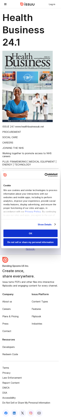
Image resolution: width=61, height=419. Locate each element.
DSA (4, 392)
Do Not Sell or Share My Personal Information (26, 402)
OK (30, 233)
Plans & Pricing (10, 316)
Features (36, 308)
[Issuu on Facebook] (5, 413)
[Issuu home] (27, 4)
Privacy (6, 372)
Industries (37, 323)
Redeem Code (10, 354)
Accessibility (9, 397)
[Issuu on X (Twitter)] (22, 413)
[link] (51, 4)
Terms (5, 367)
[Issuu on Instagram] (30, 413)
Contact (6, 331)
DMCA (5, 387)
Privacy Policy (33, 211)
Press (5, 323)
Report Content (11, 382)
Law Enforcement (12, 377)
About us (7, 301)
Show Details (45, 224)
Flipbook (36, 316)
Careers (6, 308)
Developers (8, 346)
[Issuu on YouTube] (39, 413)
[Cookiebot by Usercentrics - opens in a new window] (45, 175)
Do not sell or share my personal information (30, 242)
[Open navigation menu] (5, 4)
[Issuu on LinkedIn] (14, 413)
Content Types (40, 301)
